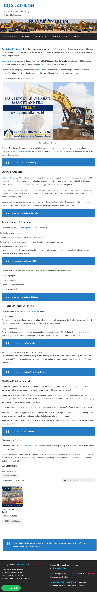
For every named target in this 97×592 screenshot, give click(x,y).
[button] (16, 36)
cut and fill (37, 69)
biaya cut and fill (80, 454)
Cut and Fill (6, 178)
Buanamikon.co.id (9, 61)
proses (32, 311)
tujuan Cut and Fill (32, 227)
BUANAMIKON (19, 6)
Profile (76, 36)
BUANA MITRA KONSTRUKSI (63, 582)
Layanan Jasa (9, 36)
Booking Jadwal (12, 521)
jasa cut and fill (24, 151)
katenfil (26, 395)
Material (26, 36)
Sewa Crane (41, 36)
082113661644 (10, 475)
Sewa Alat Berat (59, 36)
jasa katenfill (30, 445)
